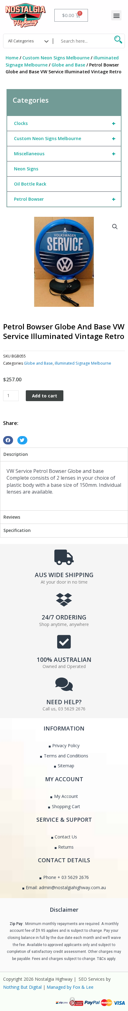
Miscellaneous (65, 153)
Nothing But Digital (22, 987)
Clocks (65, 123)
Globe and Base (68, 65)
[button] (116, 15)
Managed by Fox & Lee (70, 987)
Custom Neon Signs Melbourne (55, 58)
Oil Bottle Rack (30, 184)
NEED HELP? (64, 702)
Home (12, 58)
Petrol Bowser (65, 199)
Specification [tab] (17, 530)
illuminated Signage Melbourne (83, 363)
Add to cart (44, 396)
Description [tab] (15, 454)
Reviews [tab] (11, 517)
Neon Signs (26, 169)
